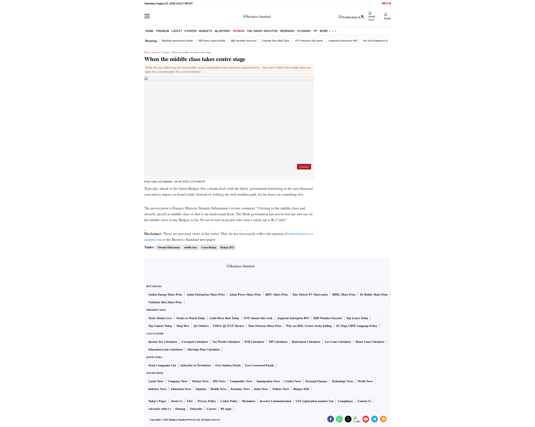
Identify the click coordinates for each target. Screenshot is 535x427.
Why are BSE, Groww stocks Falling (309, 326)
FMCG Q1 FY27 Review (228, 326)
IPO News (219, 381)
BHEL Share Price (344, 294)
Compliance (345, 401)
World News (365, 381)
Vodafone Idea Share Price (165, 302)
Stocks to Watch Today (190, 318)
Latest (177, 31)
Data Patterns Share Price (265, 326)
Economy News (240, 389)
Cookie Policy (229, 401)
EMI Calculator (254, 341)
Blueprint (222, 31)
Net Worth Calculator (226, 341)
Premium (162, 31)
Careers (211, 409)
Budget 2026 (301, 389)
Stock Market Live (160, 318)
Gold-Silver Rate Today (224, 318)
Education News (181, 389)
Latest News (155, 381)
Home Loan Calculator (370, 341)
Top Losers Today (357, 318)
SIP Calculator (278, 341)
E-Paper (190, 31)
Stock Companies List (162, 365)
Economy (304, 31)
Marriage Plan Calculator (203, 349)
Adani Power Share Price (245, 294)
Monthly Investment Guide (177, 40)
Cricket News (292, 381)
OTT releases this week (309, 40)
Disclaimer (248, 401)
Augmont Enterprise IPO (343, 40)
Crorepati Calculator (195, 341)
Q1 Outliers (201, 326)
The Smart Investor (262, 31)
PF (315, 31)
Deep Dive (183, 326)
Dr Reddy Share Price (374, 294)
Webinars (287, 31)
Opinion (238, 31)
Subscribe (196, 409)
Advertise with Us (159, 409)
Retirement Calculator (306, 341)
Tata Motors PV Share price (310, 294)
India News (261, 389)
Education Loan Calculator (165, 349)
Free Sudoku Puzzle (228, 365)
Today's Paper (157, 401)
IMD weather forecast (243, 40)
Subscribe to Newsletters (195, 365)
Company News (177, 381)
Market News (200, 381)
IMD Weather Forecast (327, 318)
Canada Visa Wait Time (275, 40)
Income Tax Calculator (162, 341)
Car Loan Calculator (338, 341)
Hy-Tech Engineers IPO (376, 40)
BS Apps (226, 409)
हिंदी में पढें (386, 4)
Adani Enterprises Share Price (206, 294)
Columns (166, 52)
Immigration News (268, 381)
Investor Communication (275, 401)
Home (149, 31)
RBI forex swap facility (212, 40)
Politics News (281, 389)
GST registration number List (315, 401)
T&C (190, 401)
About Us (176, 401)
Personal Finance (316, 381)
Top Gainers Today (160, 326)
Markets (205, 31)
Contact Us (364, 401)
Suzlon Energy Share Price (165, 294)
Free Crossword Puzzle (259, 365)
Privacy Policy (207, 401)
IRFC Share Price (276, 294)
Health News (218, 389)
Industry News (157, 389)
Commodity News (241, 381)
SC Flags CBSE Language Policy (356, 326)
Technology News (342, 381)
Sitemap (180, 409)
